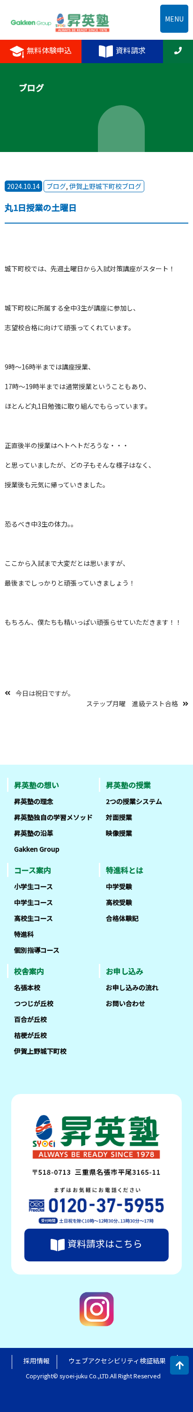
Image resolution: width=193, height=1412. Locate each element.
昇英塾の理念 (33, 801)
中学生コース (33, 902)
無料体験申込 (49, 50)
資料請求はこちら (104, 1243)
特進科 (24, 934)
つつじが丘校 (33, 1003)
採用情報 (36, 1360)
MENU (174, 18)
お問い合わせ (125, 1003)
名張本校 (27, 987)
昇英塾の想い (36, 785)
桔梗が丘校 (30, 1035)
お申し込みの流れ (132, 987)
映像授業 (119, 833)
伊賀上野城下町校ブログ (105, 186)
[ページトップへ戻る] (179, 1365)
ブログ (56, 186)
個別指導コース (36, 950)
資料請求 (131, 50)
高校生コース (33, 918)
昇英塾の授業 (128, 785)
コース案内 (32, 870)
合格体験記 (122, 918)
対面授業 (119, 817)
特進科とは (124, 870)
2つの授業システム (134, 801)
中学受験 (119, 886)
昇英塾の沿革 (33, 833)
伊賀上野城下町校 (40, 1051)
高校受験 (119, 902)
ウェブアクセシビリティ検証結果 (117, 1360)
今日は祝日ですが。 (44, 692)
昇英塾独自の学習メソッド (53, 817)
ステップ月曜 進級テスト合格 (132, 703)
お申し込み (124, 971)
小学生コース (33, 886)
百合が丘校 (30, 1019)
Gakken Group (36, 849)
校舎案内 (29, 971)
